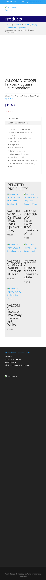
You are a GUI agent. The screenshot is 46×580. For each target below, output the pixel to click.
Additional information (18, 123)
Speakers (10, 98)
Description (13, 119)
